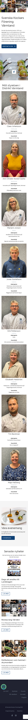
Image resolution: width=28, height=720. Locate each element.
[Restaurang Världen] (14, 608)
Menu (25, 4)
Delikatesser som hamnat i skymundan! (14, 661)
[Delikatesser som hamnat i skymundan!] (14, 648)
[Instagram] (16, 715)
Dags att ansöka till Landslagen (10, 580)
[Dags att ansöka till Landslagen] (14, 567)
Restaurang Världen (11, 620)
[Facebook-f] (14, 72)
